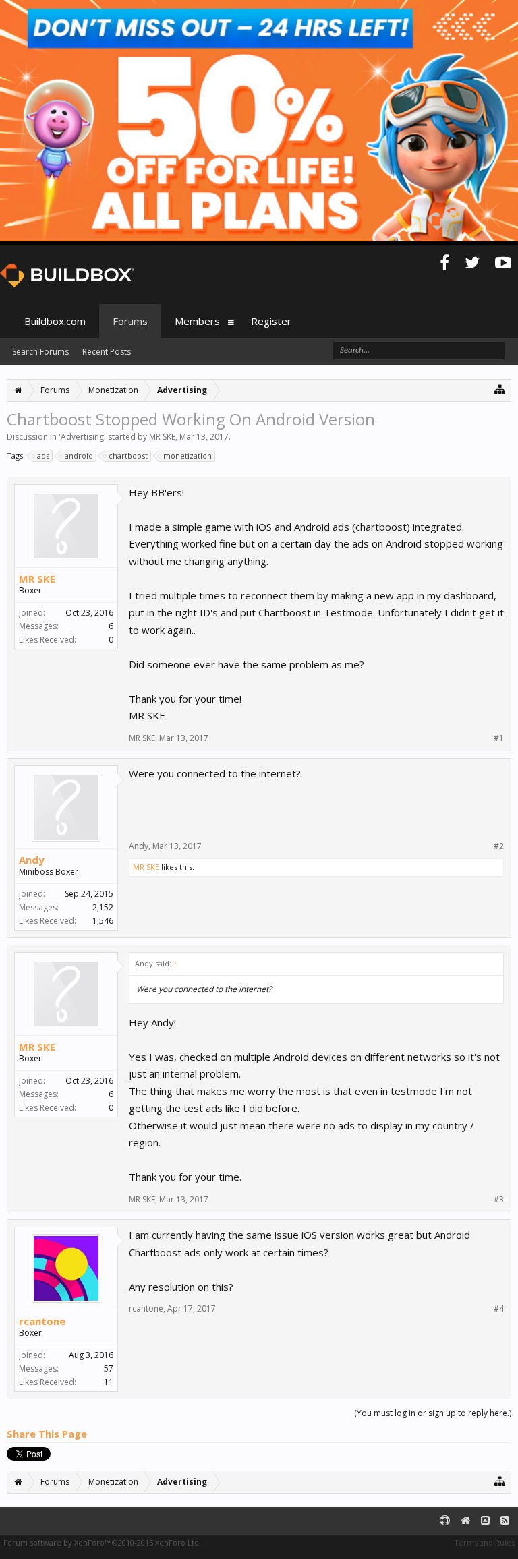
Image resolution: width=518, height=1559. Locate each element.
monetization (187, 455)
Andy (32, 859)
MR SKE (162, 436)
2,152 (102, 907)
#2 (499, 846)
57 (108, 1368)
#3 (499, 1199)
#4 (499, 1308)
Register (271, 321)
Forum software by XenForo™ (102, 1542)
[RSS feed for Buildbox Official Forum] (505, 1521)
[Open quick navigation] (500, 388)
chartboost (128, 455)
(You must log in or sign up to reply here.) (432, 1413)
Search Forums (40, 351)
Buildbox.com (55, 321)
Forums (130, 321)
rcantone (42, 1321)
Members (197, 321)
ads (43, 455)
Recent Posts (106, 351)
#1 (499, 738)
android (79, 455)
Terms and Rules (484, 1542)
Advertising (82, 436)
